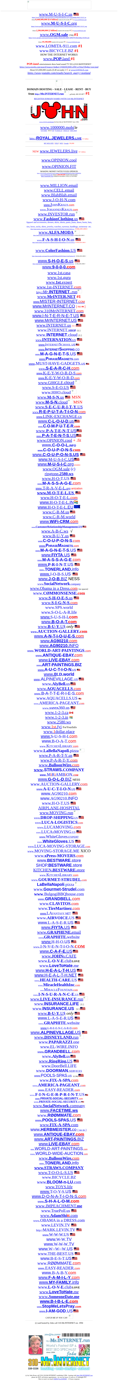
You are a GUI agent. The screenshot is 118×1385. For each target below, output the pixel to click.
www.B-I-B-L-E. (59, 1301)
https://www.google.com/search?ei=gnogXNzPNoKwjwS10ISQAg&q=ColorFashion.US (53, 256)
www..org (59, 23)
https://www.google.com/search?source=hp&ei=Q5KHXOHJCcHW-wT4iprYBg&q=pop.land (59, 67)
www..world (59, 516)
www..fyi (51, 726)
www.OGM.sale (56, 469)
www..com (59, 1124)
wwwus (56, 218)
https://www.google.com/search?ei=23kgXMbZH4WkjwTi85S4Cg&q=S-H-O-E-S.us (53, 264)
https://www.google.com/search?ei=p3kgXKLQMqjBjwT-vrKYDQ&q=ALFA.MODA (53, 235)
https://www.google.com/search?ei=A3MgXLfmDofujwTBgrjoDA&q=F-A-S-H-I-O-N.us (53, 242)
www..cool (59, 160)
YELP (56, 143)
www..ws (54, 531)
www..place (59, 731)
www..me (59, 1291)
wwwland (57, 58)
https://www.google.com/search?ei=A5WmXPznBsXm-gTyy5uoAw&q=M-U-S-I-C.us (59, 17)
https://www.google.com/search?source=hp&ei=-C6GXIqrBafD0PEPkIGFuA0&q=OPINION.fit (59, 173)
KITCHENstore (59, 870)
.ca (65, 712)
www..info (59, 1282)
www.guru (59, 277)
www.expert (59, 282)
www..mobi (57, 127)
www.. (59, 497)
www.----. (59, 760)
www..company (59, 1105)
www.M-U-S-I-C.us (55, 14)
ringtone (59, 473)
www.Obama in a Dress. (54, 588)
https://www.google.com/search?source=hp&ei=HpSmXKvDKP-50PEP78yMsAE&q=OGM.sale (59, 38)
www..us (55, 261)
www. (56, 232)
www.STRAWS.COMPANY (59, 1167)
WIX (61, 143)
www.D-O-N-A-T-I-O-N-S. (59, 1196)
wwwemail (59, 932)
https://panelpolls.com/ (47, 176)
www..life (59, 1186)
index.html (73, 130)
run (56, 1037)
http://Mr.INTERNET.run (85, 1375)
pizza (69, 884)
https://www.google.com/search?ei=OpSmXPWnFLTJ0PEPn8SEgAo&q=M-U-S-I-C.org (59, 26)
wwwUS (55, 917)
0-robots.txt (58, 130)
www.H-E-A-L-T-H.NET (55, 975)
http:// (33, 138)
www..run (56, 214)
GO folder (44, 130)
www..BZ (56, 50)
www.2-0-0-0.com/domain (46, 122)
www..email (59, 185)
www (54, 34)
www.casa (59, 272)
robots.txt (66, 130)
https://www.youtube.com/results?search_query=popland (59, 72)
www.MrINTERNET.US (56, 320)
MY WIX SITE (49, 143)
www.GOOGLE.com (80, 19)
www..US (56, 250)
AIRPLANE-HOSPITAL (59, 808)
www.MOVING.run (56, 812)
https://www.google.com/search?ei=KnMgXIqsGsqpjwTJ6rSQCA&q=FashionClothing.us (52, 229)
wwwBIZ (59, 1139)
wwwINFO (59, 645)
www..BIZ (52, 578)
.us (65, 535)
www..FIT (59, 166)
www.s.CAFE (59, 956)
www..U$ (51, 626)
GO (53, 130)
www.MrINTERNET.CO (54, 306)
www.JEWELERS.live (58, 151)
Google (66, 143)
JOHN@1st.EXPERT (60, 1379)
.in (65, 717)
